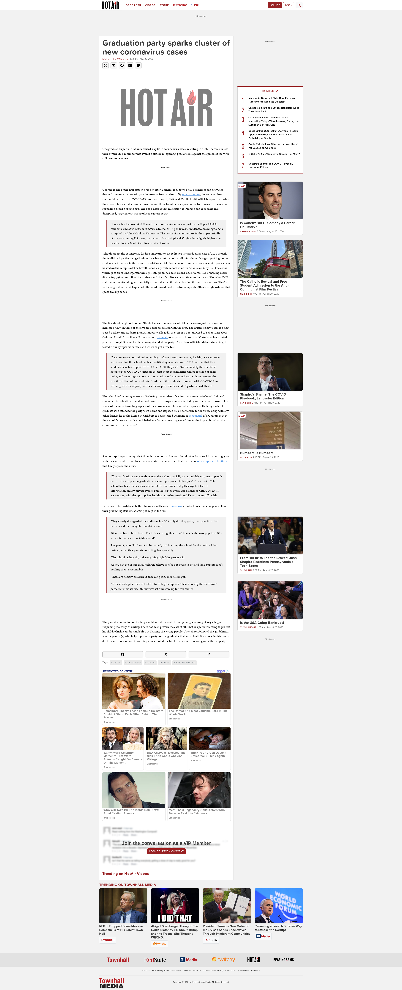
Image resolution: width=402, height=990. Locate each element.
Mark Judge (246, 294)
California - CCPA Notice (249, 970)
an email (162, 337)
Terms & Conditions (201, 970)
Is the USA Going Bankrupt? (262, 623)
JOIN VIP (275, 5)
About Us (146, 970)
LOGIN (288, 5)
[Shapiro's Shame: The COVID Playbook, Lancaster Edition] (270, 371)
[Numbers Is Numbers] (270, 430)
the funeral (195, 415)
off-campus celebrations (212, 461)
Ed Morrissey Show (160, 970)
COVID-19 (150, 662)
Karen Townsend (115, 59)
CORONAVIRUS (133, 662)
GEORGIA (164, 662)
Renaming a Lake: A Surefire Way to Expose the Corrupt (278, 928)
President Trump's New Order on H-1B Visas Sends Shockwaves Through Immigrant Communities (226, 930)
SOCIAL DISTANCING (184, 662)
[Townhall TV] (180, 5)
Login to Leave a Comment (166, 851)
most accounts (191, 194)
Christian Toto (248, 231)
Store (164, 5)
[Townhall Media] (111, 983)
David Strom (246, 402)
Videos (150, 5)
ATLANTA (116, 662)
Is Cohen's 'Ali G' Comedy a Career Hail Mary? (274, 154)
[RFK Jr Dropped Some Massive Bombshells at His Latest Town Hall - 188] (123, 905)
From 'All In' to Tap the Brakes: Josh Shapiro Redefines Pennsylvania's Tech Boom (268, 562)
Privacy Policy (217, 970)
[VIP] (195, 5)
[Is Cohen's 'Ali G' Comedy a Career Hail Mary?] (270, 200)
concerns (176, 506)
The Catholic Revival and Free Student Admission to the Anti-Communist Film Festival (264, 285)
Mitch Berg (246, 457)
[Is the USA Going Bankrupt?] (270, 600)
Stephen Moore (248, 627)
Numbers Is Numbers (257, 453)
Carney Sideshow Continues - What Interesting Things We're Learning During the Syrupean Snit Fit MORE (273, 121)
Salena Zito (246, 570)
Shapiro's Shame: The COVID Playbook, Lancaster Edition (263, 396)
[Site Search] (299, 5)
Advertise (187, 970)
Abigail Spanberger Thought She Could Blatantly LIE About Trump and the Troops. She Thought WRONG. (174, 931)
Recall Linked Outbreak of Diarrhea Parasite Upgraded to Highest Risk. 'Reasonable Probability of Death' (273, 134)
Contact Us (230, 970)
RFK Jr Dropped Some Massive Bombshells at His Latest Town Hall (121, 930)
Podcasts (133, 5)
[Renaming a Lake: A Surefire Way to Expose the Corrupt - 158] (279, 905)
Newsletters (176, 970)
